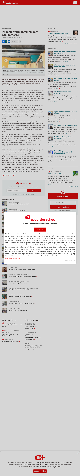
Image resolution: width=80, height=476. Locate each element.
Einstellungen (70, 260)
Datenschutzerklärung (12, 258)
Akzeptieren (40, 229)
